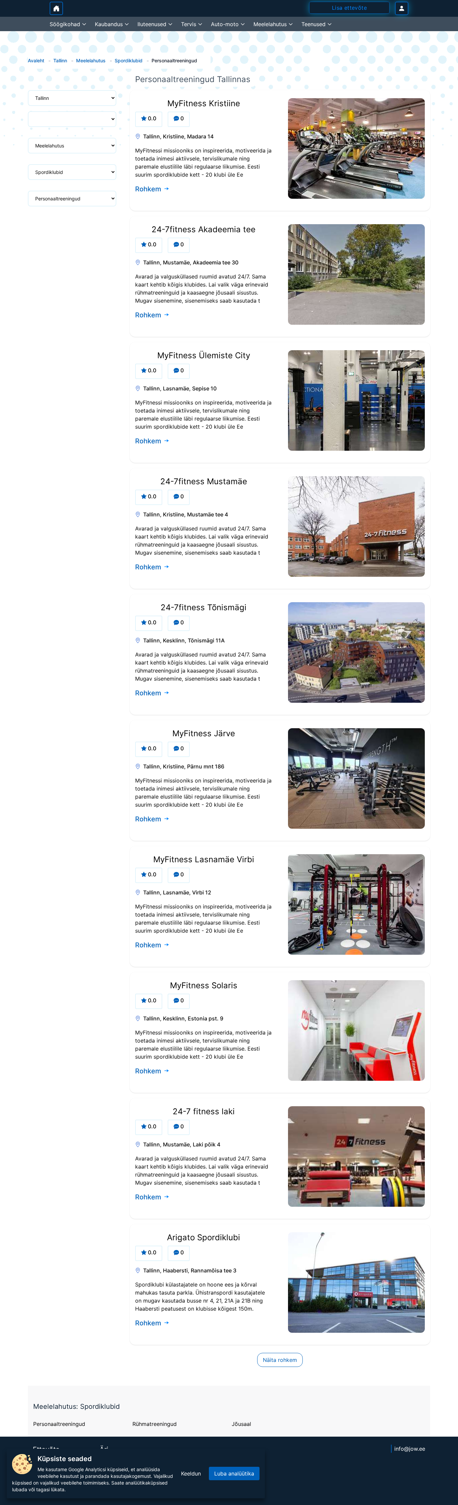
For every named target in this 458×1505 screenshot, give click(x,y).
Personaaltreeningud (59, 1424)
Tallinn (60, 60)
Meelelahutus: (56, 1406)
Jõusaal (241, 1424)
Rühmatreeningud (154, 1424)
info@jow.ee (409, 1448)
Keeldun (191, 1473)
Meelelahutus (91, 60)
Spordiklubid (128, 60)
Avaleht (36, 60)
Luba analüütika (234, 1473)
